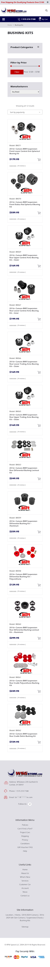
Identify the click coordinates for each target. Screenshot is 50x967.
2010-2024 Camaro (30, 915)
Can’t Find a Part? (25, 829)
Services (25, 881)
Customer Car (25, 884)
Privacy (25, 840)
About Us (25, 873)
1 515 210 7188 (28, 19)
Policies (25, 825)
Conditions (25, 844)
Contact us (25, 896)
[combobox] (25, 112)
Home (10, 25)
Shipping (25, 836)
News (25, 892)
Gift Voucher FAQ (25, 847)
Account (25, 888)
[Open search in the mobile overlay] (46, 10)
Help (25, 851)
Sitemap (25, 927)
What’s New (25, 877)
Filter (17, 72)
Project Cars (25, 832)
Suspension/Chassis (35, 918)
